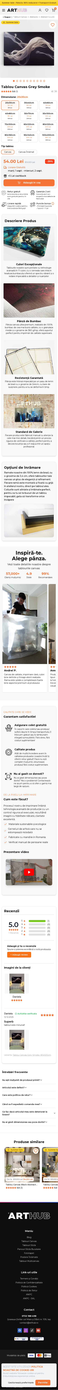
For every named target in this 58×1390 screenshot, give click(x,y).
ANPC (29, 1294)
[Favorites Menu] (47, 10)
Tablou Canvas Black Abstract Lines (21, 1184)
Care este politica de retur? (16, 1095)
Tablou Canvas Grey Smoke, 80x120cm (32, 1055)
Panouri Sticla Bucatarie (29, 1249)
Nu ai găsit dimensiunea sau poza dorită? (23, 1122)
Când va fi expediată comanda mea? (21, 1104)
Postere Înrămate (29, 1257)
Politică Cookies (29, 1286)
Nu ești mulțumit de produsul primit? (21, 1080)
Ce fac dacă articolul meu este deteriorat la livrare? (24, 1113)
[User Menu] (40, 10)
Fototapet (29, 1253)
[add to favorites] (52, 25)
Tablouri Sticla (29, 1245)
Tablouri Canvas (20, 17)
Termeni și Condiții (29, 1278)
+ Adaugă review (19, 954)
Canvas (7, 152)
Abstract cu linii (47, 17)
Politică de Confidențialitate (29, 1282)
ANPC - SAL (29, 1298)
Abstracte (34, 17)
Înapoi (8, 17)
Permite (43, 1382)
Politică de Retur (29, 1290)
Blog (29, 1237)
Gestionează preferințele (21, 1382)
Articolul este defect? (13, 1087)
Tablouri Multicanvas (29, 1261)
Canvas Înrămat (26, 152)
